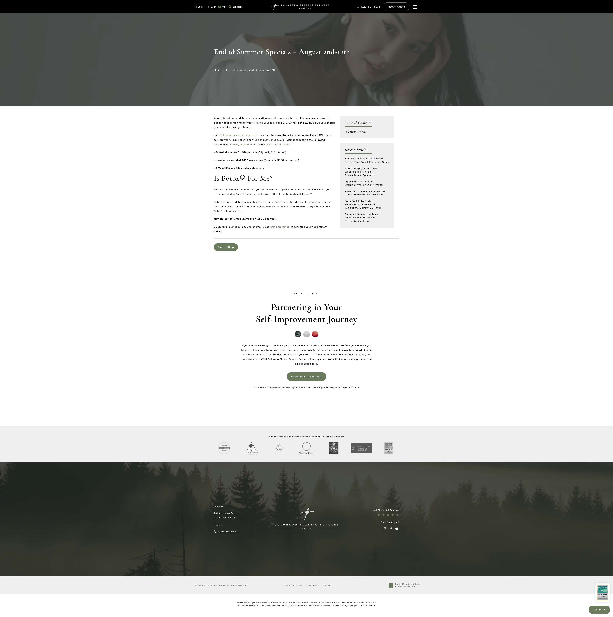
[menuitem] (385, 528)
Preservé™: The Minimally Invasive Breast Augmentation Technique (365, 193)
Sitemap (326, 585)
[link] (368, 7)
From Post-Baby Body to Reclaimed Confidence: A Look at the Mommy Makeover (363, 204)
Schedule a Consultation (306, 376)
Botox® (234, 144)
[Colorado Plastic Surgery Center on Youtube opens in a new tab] (397, 528)
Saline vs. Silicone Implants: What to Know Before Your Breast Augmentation (362, 217)
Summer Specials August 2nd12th (254, 70)
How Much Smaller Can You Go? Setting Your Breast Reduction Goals (367, 160)
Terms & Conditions (292, 585)
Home (217, 70)
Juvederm (246, 144)
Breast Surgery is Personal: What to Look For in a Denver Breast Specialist (361, 172)
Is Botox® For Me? (355, 131)
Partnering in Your (306, 308)
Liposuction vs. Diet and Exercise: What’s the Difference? (364, 183)
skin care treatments (278, 144)
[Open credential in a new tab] (224, 448)
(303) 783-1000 (367, 605)
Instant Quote (396, 6)
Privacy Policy (312, 585)
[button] (415, 7)
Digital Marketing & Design (408, 585)
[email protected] (280, 227)
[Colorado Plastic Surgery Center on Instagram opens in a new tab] (385, 528)
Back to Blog (226, 247)
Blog (227, 70)
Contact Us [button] (599, 609)
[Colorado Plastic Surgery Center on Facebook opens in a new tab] (391, 528)
